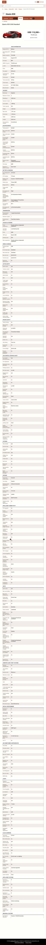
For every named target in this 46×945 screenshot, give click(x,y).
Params (20, 9)
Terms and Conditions (19, 942)
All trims (5, 21)
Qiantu (6, 9)
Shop (32, 18)
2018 (16, 9)
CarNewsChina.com (14, 941)
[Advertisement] (23, 930)
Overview (6, 18)
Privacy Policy (29, 942)
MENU (4, 2)
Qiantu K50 (11, 9)
